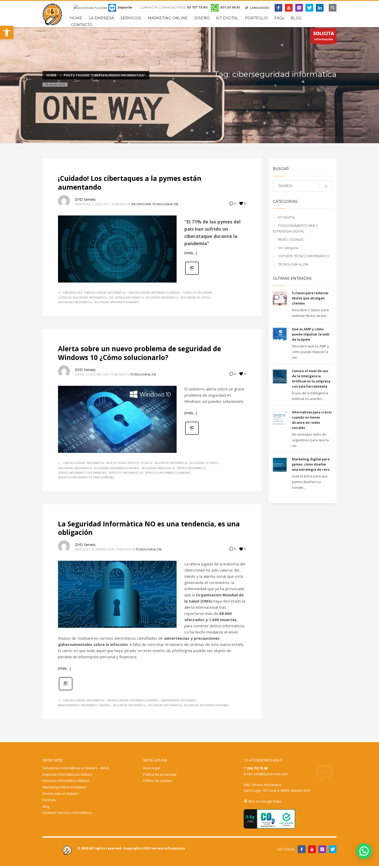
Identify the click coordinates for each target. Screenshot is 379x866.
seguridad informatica (75, 302)
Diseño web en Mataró (60, 793)
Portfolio (49, 800)
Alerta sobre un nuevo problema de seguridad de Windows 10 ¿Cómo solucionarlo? (139, 353)
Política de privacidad (159, 774)
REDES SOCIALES (291, 239)
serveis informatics (191, 468)
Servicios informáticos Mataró (66, 780)
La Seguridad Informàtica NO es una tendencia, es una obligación (149, 528)
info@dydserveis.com (270, 774)
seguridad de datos (195, 297)
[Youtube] (289, 8)
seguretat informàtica (161, 297)
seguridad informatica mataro (116, 302)
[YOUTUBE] (312, 849)
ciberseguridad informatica (104, 292)
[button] (6, 32)
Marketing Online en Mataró (64, 787)
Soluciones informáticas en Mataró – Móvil (76, 768)
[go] (326, 186)
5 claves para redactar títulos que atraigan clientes (310, 298)
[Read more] (192, 274)
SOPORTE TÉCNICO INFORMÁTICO (303, 256)
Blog (46, 806)
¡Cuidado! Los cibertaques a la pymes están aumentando (129, 183)
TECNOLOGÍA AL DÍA (165, 204)
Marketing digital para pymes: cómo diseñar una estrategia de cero (310, 464)
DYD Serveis (85, 199)
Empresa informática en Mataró (67, 774)
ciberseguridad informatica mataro (153, 292)
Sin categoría (141, 204)
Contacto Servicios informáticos (67, 812)
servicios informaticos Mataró (168, 473)
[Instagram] (299, 8)
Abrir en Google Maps (264, 801)
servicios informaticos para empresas (86, 477)
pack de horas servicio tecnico (129, 463)
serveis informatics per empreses (82, 473)
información (323, 35)
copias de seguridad (197, 292)
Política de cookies (157, 780)
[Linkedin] (320, 8)
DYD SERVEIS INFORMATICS (126, 297)
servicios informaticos (126, 473)
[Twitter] (309, 8)
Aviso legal (151, 768)
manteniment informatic (178, 700)
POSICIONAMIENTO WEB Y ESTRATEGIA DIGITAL (295, 228)
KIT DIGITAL (286, 217)
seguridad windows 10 (158, 468)
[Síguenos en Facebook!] (302, 849)
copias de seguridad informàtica (82, 297)
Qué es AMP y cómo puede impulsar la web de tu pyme (310, 334)
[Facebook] (278, 8)
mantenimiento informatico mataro (84, 705)
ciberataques (72, 292)
